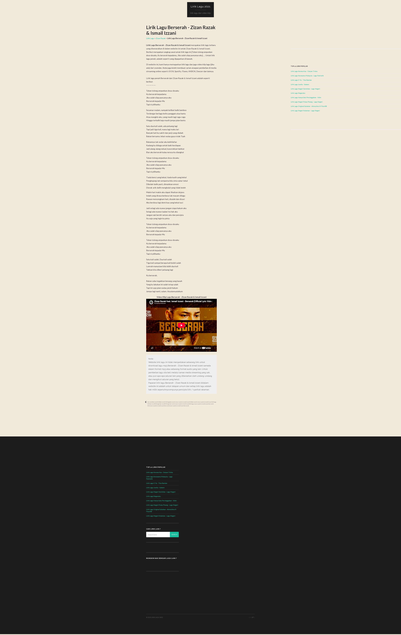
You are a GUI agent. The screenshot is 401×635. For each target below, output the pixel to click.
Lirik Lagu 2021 (200, 6)
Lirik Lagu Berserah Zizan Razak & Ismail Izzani (177, 404)
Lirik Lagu (150, 38)
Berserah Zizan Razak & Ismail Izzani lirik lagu (204, 402)
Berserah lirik (156, 402)
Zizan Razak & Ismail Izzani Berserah (179, 405)
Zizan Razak (161, 38)
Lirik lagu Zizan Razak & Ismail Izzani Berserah (201, 404)
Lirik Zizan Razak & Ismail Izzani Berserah (158, 405)
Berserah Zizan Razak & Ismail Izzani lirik (181, 402)
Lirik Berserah (151, 404)
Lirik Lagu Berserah (160, 404)
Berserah (150, 402)
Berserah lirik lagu (165, 402)
